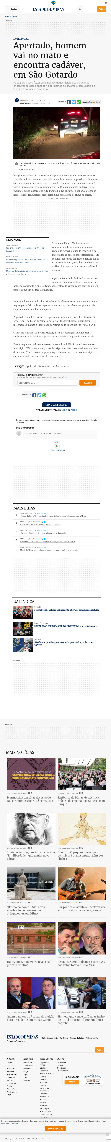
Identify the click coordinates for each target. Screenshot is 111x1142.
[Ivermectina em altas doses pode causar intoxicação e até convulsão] (31, 774)
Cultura (10, 1086)
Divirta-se (44, 1117)
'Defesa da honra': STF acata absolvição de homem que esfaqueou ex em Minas (26, 910)
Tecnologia (44, 1097)
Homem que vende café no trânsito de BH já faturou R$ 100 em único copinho (81, 1020)
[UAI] (53, 3)
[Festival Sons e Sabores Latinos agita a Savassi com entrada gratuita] (23, 612)
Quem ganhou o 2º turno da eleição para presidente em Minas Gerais (30, 1018)
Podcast (43, 1105)
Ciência (43, 1085)
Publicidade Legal (12, 1093)
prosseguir (55, 1128)
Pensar (43, 1102)
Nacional (10, 1071)
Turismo (43, 1083)
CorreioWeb (61, 1063)
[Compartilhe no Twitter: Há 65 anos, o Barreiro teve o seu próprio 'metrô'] (31, 958)
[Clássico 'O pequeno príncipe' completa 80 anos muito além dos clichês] (82, 829)
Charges (43, 1080)
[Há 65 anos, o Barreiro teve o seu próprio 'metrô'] (31, 938)
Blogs (25, 1071)
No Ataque (44, 1108)
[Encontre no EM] (80, 9)
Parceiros (27, 1069)
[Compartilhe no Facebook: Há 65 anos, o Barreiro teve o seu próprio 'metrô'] (28, 958)
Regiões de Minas (44, 1064)
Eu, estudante (62, 1071)
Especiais (44, 1071)
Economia (11, 1069)
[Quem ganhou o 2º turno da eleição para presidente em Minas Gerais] (31, 993)
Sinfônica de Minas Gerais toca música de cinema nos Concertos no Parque (82, 801)
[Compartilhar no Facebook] (68, 102)
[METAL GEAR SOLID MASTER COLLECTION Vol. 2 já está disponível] (23, 629)
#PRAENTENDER (47, 1074)
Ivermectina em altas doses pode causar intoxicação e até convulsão (30, 799)
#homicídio (44, 366)
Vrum (25, 1077)
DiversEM (11, 1077)
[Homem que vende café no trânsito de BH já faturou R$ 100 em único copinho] (82, 993)
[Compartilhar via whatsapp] (78, 102)
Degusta (43, 1094)
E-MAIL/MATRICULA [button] (58, 450)
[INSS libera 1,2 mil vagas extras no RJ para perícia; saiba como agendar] (23, 645)
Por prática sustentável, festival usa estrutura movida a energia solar (82, 908)
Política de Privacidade (9, 1123)
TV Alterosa (28, 1066)
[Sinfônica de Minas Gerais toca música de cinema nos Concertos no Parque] (82, 774)
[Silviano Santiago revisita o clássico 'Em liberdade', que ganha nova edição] (31, 829)
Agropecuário (45, 1111)
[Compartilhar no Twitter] (73, 102)
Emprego (44, 1077)
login (65, 410)
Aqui (25, 1074)
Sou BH (26, 1080)
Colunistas (11, 1083)
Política (10, 1066)
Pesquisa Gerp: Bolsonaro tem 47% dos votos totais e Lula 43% (81, 963)
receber (88, 382)
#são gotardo (61, 366)
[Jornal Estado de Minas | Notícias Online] (48, 9)
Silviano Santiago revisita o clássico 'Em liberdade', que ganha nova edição (31, 855)
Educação (11, 1089)
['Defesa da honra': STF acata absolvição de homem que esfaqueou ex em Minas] (31, 883)
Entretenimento (46, 1114)
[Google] (57, 446)
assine (74, 410)
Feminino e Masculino (44, 1089)
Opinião (43, 1068)
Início (7, 17)
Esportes (43, 1099)
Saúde (9, 1080)
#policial (31, 366)
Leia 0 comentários (56, 404)
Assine (102, 9)
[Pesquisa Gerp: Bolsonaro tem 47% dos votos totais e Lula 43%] (82, 938)
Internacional (12, 1074)
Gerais (14, 17)
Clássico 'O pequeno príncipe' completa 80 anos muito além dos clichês (80, 855)
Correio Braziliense (61, 1067)
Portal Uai (27, 1063)
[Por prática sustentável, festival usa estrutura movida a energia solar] (82, 883)
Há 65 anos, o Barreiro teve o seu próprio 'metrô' (29, 963)
